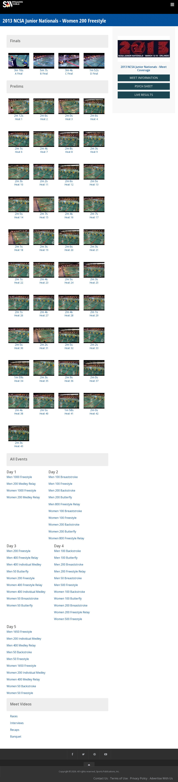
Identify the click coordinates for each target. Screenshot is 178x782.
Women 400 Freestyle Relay (24, 585)
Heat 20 (68, 250)
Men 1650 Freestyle (19, 632)
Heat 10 (18, 184)
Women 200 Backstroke (63, 524)
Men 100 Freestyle (60, 484)
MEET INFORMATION (144, 78)
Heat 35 (43, 380)
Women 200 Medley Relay (23, 497)
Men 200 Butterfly (60, 497)
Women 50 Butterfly (20, 605)
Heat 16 (68, 217)
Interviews (17, 723)
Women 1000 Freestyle (21, 490)
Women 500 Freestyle (68, 619)
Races (14, 716)
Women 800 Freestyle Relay (66, 538)
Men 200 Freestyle (18, 551)
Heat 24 (68, 282)
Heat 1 (18, 119)
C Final (69, 73)
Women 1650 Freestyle (21, 666)
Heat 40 (43, 413)
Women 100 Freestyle (62, 518)
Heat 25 (94, 282)
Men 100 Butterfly (66, 558)
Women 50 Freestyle (20, 693)
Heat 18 (18, 250)
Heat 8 (69, 151)
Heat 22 (18, 282)
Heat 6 (18, 151)
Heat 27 (43, 315)
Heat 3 (69, 119)
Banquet (15, 736)
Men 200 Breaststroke (68, 564)
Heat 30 (18, 348)
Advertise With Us (161, 778)
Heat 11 (43, 184)
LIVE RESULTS (144, 95)
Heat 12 (68, 184)
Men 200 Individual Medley (24, 638)
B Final (44, 73)
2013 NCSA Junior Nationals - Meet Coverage (144, 68)
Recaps (14, 730)
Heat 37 (94, 380)
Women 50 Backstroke (21, 686)
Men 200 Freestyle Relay (70, 571)
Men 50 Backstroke (19, 652)
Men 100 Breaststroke (63, 477)
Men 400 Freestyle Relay (22, 558)
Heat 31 (43, 348)
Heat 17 (94, 217)
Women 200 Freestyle (21, 578)
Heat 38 (18, 413)
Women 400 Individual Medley (26, 592)
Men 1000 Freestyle (19, 477)
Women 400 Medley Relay (23, 679)
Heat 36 (68, 380)
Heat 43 (18, 446)
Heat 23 (43, 282)
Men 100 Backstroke (67, 551)
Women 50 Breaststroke (22, 598)
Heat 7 (44, 151)
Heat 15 (43, 217)
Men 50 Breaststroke (68, 578)
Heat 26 (18, 315)
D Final (94, 73)
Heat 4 (94, 119)
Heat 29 (94, 315)
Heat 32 (68, 348)
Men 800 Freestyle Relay (64, 504)
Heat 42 (94, 413)
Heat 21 (94, 250)
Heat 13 (94, 184)
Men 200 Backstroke (61, 490)
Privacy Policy (138, 778)
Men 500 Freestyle (66, 585)
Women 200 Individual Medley (26, 673)
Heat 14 (18, 217)
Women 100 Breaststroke (65, 511)
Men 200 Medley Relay (21, 484)
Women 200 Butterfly (62, 531)
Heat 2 (44, 119)
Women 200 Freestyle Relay (72, 612)
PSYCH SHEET (144, 86)
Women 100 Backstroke (69, 592)
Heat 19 (43, 250)
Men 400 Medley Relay (21, 645)
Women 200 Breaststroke (70, 605)
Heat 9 (94, 151)
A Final (18, 73)
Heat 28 (68, 315)
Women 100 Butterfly (68, 598)
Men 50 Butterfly (18, 571)
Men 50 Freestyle (18, 659)
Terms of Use (119, 778)
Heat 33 (94, 348)
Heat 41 (68, 413)
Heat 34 (18, 380)
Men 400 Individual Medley (24, 564)
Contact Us (101, 778)
